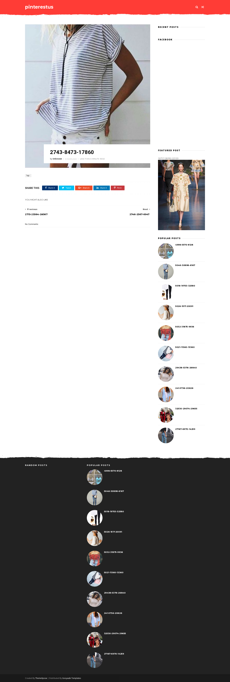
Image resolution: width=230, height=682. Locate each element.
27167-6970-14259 (185, 429)
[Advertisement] (88, 287)
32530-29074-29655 (186, 408)
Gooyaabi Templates (71, 678)
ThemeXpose (41, 678)
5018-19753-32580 (185, 285)
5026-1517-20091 (184, 306)
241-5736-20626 (184, 388)
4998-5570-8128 (184, 244)
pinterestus (39, 7)
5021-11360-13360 (185, 347)
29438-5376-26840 (186, 367)
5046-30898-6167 (185, 265)
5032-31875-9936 (184, 326)
